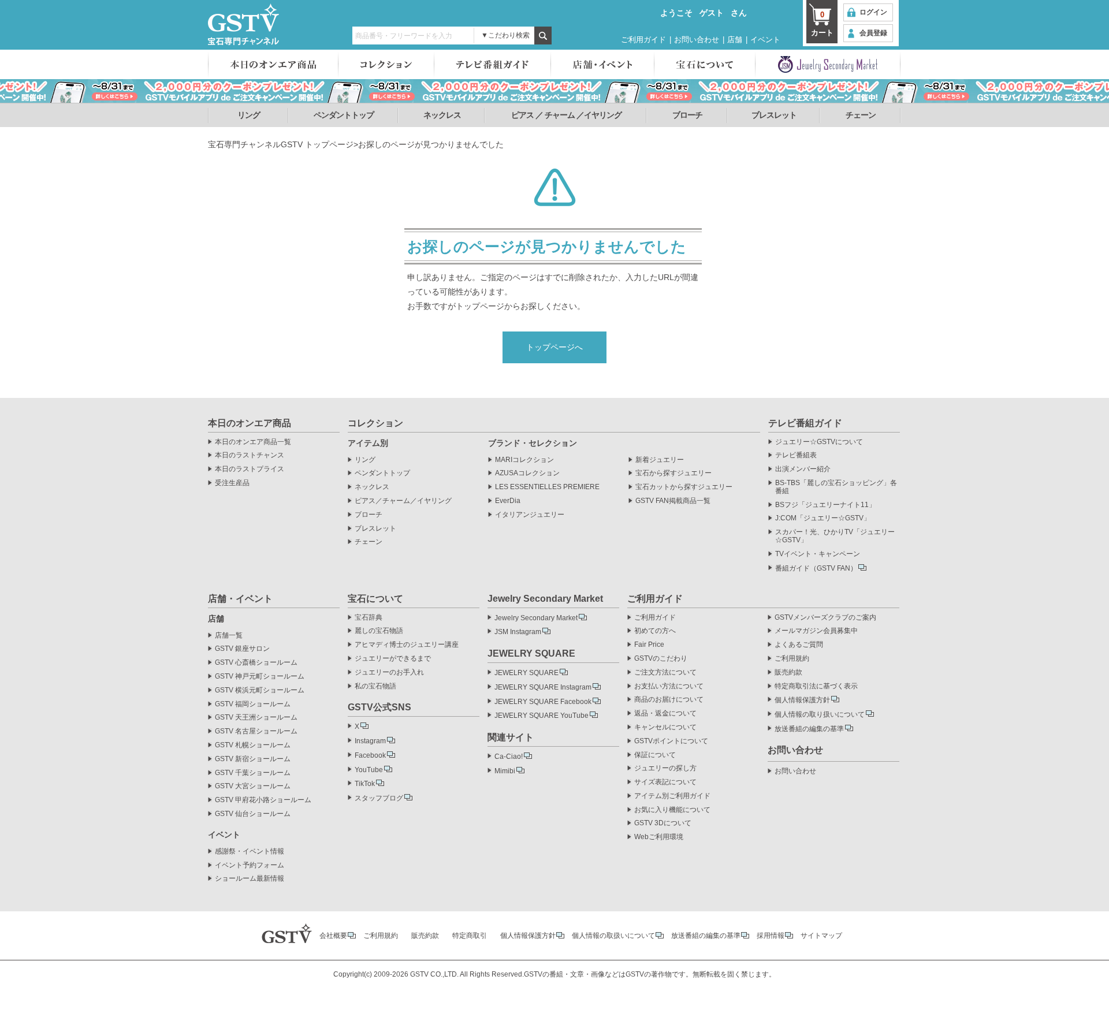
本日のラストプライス (249, 469)
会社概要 (333, 936)
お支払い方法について (669, 686)
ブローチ (687, 115)
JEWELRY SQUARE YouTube (541, 715)
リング (248, 115)
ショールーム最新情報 (249, 878)
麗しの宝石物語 (379, 631)
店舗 (734, 39)
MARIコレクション (524, 460)
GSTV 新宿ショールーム (253, 759)
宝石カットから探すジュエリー (683, 487)
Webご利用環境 (658, 837)
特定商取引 (469, 936)
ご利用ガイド (643, 39)
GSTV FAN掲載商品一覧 (672, 501)
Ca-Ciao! (508, 756)
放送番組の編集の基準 (809, 729)
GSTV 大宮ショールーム (253, 786)
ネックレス (442, 115)
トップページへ (554, 347)
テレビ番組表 (796, 455)
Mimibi (504, 771)
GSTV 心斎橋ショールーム (256, 662)
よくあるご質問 (799, 645)
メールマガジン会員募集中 (816, 631)
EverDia (507, 501)
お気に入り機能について (672, 810)
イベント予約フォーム (249, 865)
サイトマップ (821, 936)
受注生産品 (232, 483)
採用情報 (770, 936)
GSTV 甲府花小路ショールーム (263, 800)
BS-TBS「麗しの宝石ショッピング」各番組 (836, 487)
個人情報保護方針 (802, 700)
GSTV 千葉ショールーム (253, 773)
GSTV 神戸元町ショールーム (259, 676)
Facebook (370, 755)
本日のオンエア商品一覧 (253, 442)
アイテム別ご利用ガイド (672, 796)
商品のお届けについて (669, 699)
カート (822, 23)
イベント (765, 39)
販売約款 (788, 672)
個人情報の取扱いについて (613, 936)
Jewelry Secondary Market (536, 618)
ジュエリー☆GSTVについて (819, 442)
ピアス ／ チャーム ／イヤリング (566, 115)
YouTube (369, 770)
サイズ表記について (665, 782)
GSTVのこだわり (660, 658)
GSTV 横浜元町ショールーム (259, 690)
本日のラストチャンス (249, 455)
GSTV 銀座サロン (242, 649)
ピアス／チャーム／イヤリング (403, 501)
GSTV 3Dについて (662, 823)
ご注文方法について (665, 672)
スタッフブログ (379, 798)
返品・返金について (665, 713)
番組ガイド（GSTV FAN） (816, 568)
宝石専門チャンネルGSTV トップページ (280, 144)
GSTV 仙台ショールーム (253, 814)
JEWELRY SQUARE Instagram (542, 687)
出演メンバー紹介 (803, 469)
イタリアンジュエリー (529, 515)
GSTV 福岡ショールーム (253, 704)
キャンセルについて (665, 727)
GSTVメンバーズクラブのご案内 (825, 617)
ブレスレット (774, 115)
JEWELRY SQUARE (526, 673)
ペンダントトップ (344, 115)
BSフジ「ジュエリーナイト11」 (825, 505)
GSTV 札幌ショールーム (253, 745)
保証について (655, 755)
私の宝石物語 (375, 686)
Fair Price (649, 645)
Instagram (370, 741)
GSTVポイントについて (671, 741)
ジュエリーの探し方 (665, 768)
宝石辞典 (368, 617)
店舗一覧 (229, 635)
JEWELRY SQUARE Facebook (542, 702)
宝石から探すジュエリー (673, 473)
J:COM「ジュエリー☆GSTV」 (822, 518)
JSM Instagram (517, 632)
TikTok (365, 784)
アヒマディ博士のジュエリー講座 (407, 645)
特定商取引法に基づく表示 (816, 686)
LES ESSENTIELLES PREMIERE (547, 487)
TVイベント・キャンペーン (817, 554)
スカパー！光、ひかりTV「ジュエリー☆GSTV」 (835, 536)
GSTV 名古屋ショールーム (256, 731)
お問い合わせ (696, 39)
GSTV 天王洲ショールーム (256, 717)
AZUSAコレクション (527, 473)
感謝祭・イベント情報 (249, 851)
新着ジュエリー (659, 460)
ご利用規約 (792, 658)
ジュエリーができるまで (393, 658)
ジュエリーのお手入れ (389, 672)
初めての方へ (655, 631)
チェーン (861, 115)
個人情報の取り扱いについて (820, 714)
